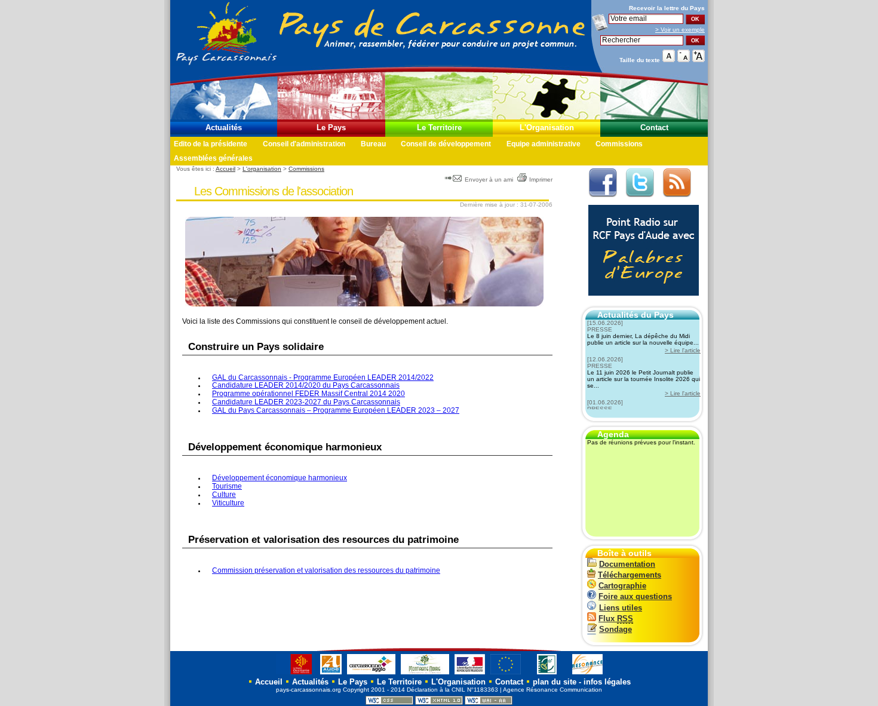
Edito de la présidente (210, 144)
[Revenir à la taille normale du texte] (668, 59)
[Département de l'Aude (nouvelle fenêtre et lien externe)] (330, 674)
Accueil (225, 168)
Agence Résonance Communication (552, 689)
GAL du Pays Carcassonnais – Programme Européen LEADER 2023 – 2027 (335, 410)
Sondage (615, 629)
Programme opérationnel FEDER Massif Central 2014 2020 (308, 393)
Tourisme (227, 486)
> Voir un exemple (680, 29)
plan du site (554, 681)
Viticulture (228, 503)
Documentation (627, 564)
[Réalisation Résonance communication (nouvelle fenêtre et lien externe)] (587, 674)
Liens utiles (620, 607)
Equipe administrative (543, 144)
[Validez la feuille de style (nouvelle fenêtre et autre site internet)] (389, 702)
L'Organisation (547, 127)
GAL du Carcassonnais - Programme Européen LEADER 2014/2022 (323, 377)
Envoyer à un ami (489, 179)
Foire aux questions (635, 596)
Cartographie (622, 585)
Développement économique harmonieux (279, 477)
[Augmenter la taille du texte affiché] (698, 59)
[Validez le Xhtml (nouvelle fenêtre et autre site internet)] (439, 702)
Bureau (373, 144)
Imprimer (540, 179)
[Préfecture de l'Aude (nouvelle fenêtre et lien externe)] (470, 674)
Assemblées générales (213, 158)
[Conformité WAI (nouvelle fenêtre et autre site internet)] (488, 702)
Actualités (223, 127)
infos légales (607, 681)
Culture (224, 494)
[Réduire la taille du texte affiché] (683, 59)
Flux (615, 618)
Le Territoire (439, 127)
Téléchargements (629, 574)
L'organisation (261, 168)
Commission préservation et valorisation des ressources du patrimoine (326, 570)
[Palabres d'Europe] (640, 301)
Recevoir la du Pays (667, 8)
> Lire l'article (683, 350)
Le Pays (331, 127)
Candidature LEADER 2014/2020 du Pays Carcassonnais (306, 385)
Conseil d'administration (304, 144)
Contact (654, 127)
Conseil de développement (446, 144)
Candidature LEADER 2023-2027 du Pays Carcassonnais (306, 402)
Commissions (619, 144)
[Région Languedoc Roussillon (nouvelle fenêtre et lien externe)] (295, 674)
